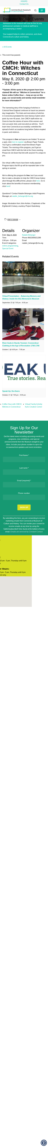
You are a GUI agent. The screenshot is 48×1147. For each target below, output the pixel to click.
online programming (10, 246)
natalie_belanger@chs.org (22, 196)
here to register (17, 142)
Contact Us (24, 4)
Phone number (24, 493)
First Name (24, 455)
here (38, 181)
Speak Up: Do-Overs (11, 391)
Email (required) (24, 481)
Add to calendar (13, 219)
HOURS (24, 1)
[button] (42, 10)
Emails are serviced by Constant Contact (26, 532)
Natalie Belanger (28, 235)
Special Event (7, 248)
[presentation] (23, 277)
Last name (24, 468)
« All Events (7, 47)
